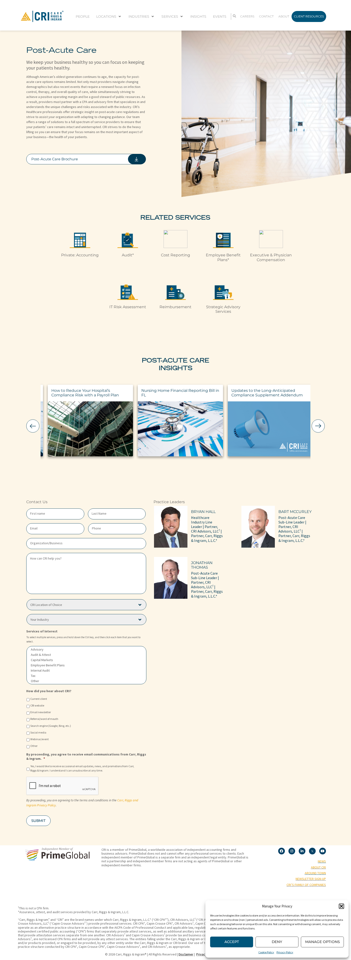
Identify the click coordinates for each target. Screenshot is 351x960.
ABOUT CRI (318, 867)
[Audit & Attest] (86, 654)
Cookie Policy (266, 952)
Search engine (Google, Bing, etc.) (50, 726)
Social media (38, 732)
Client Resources (309, 16)
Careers (247, 16)
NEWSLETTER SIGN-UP (311, 879)
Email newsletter (40, 712)
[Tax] (86, 675)
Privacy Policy (285, 952)
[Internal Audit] (86, 670)
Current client (38, 699)
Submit (38, 820)
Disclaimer (186, 954)
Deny (277, 941)
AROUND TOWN (315, 873)
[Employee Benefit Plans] (86, 665)
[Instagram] (291, 851)
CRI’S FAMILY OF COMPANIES (306, 885)
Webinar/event (39, 739)
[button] (341, 906)
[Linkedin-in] (302, 851)
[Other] (86, 681)
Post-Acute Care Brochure (54, 159)
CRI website (37, 705)
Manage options (322, 941)
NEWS (322, 861)
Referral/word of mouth (44, 719)
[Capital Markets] (86, 660)
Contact (266, 16)
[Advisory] (86, 649)
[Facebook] (281, 851)
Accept (231, 941)
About (283, 16)
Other (33, 746)
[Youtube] (322, 851)
